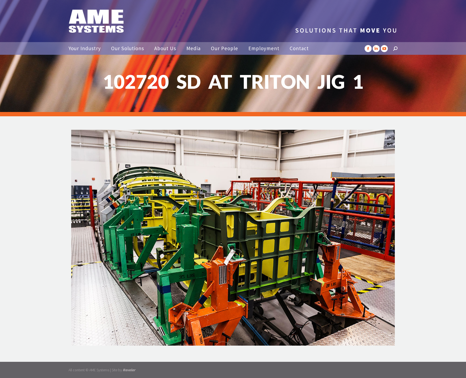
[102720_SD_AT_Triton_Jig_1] (233, 238)
